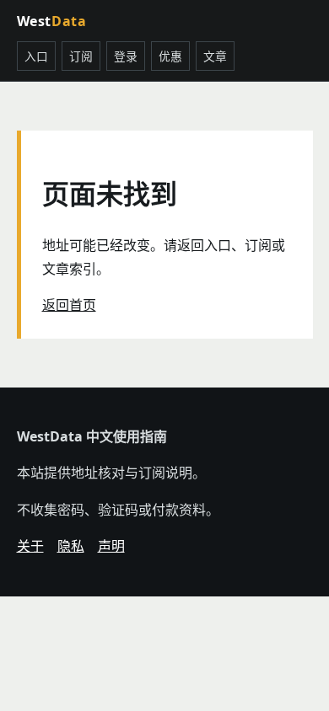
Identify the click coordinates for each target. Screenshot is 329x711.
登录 (126, 56)
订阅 (81, 56)
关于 (30, 546)
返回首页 (69, 305)
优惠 (170, 56)
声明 (111, 546)
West (52, 21)
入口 (36, 56)
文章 (215, 56)
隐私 (70, 546)
